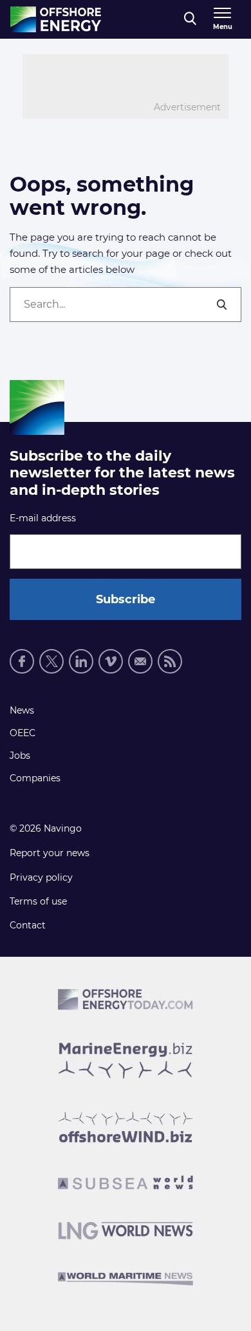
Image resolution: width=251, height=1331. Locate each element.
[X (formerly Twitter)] (51, 661)
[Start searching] (223, 304)
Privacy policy (41, 877)
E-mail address (43, 518)
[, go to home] (55, 19)
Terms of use (38, 901)
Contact (28, 925)
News (22, 710)
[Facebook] (22, 661)
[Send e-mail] (140, 661)
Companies (35, 778)
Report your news (49, 853)
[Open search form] (190, 19)
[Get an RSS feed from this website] (170, 661)
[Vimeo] (110, 661)
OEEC (22, 733)
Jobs (20, 755)
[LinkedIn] (81, 661)
